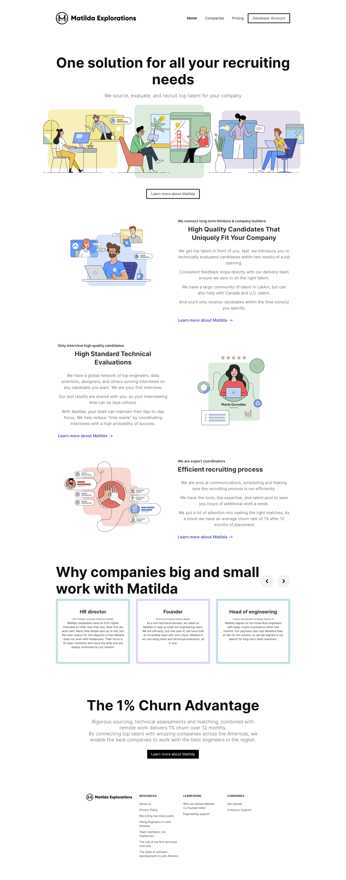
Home (192, 18)
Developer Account (269, 18)
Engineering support (196, 814)
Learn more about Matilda (173, 194)
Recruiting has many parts (156, 816)
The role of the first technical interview (158, 844)
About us (145, 803)
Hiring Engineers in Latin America (155, 824)
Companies (214, 18)
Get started (234, 803)
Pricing (238, 18)
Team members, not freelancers (152, 834)
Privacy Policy (148, 810)
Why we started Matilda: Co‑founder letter (199, 806)
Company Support (239, 810)
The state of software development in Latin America (158, 854)
